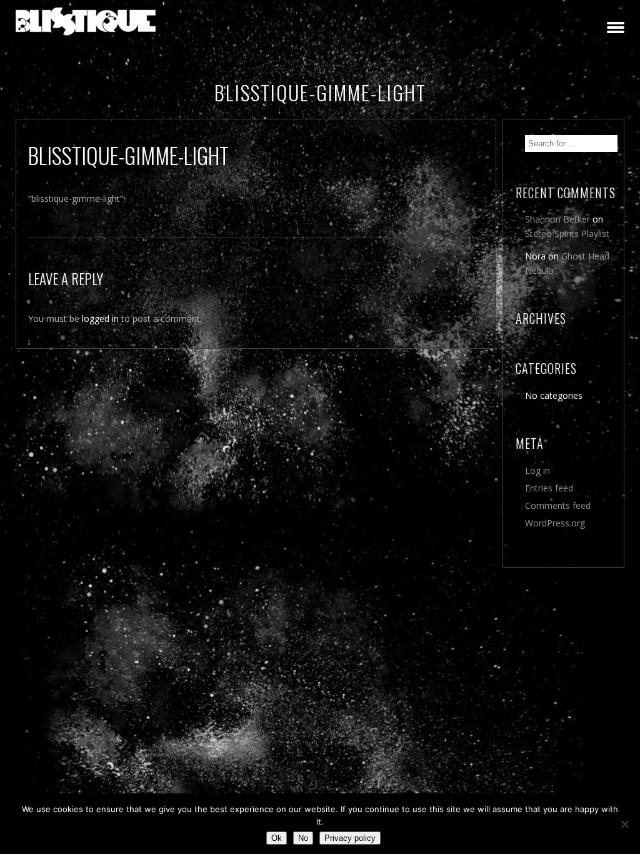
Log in (537, 470)
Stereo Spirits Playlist (567, 233)
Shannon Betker (557, 219)
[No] (624, 824)
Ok (276, 838)
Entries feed (549, 488)
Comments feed (558, 505)
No (303, 838)
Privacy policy (350, 838)
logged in (100, 318)
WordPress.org (555, 523)
